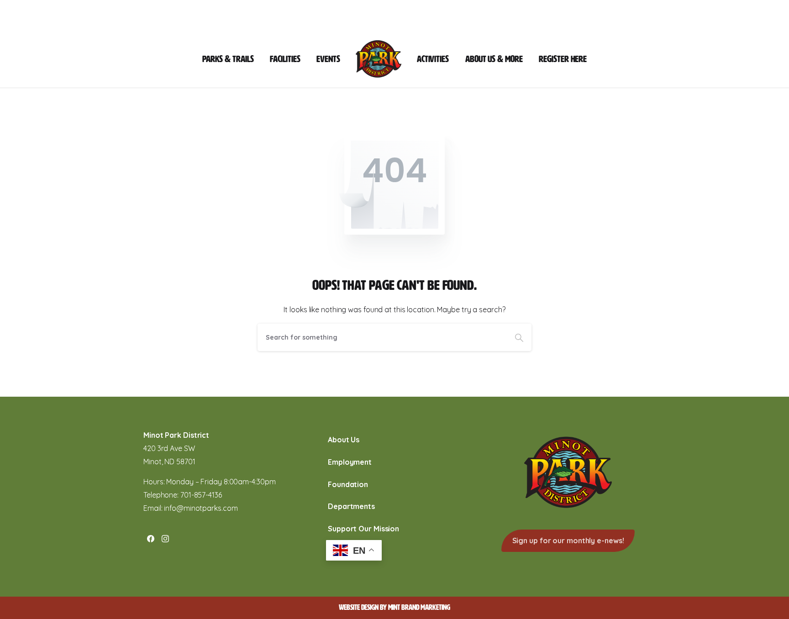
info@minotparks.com (200, 508)
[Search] (519, 337)
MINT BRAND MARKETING (419, 607)
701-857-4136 (201, 494)
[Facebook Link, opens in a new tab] (150, 538)
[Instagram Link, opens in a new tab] (165, 538)
